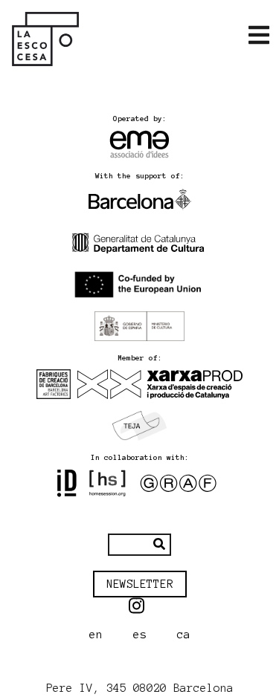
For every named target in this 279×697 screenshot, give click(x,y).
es (140, 635)
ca (183, 635)
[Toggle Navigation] (259, 35)
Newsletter (139, 584)
